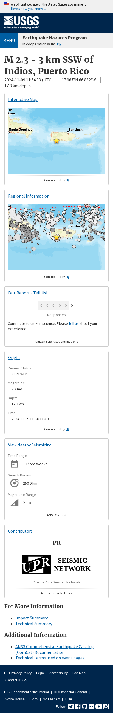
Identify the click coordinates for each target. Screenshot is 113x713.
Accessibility (58, 673)
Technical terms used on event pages (49, 657)
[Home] (21, 30)
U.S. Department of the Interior (26, 692)
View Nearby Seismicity (29, 445)
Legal (40, 673)
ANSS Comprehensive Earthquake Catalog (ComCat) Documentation (54, 649)
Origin (14, 357)
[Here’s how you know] (56, 6)
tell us (74, 323)
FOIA (68, 699)
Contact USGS (16, 680)
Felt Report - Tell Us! (27, 292)
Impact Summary (31, 618)
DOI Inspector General (70, 692)
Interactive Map (23, 99)
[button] (56, 140)
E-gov (33, 699)
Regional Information (28, 196)
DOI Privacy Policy (18, 673)
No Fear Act (51, 699)
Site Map (79, 673)
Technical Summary (33, 623)
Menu (9, 40)
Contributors (20, 531)
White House (15, 699)
